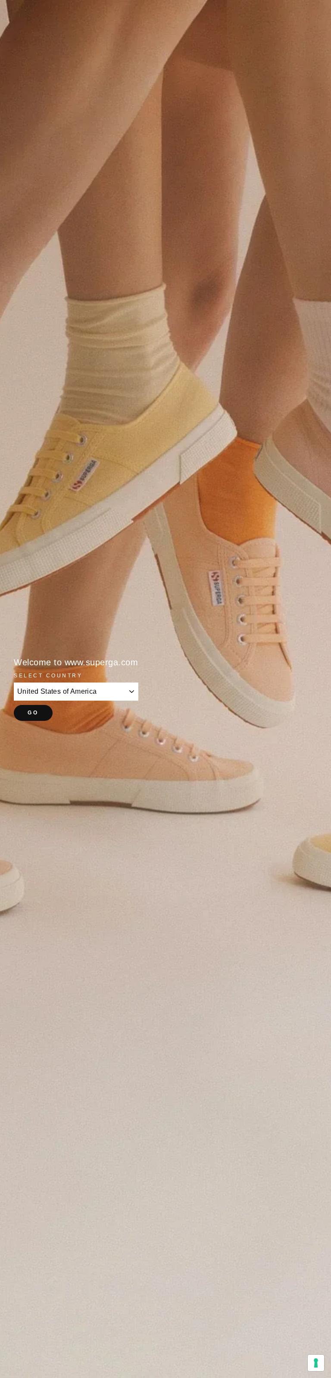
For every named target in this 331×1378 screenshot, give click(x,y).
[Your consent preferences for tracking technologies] (316, 1363)
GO (33, 713)
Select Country (48, 675)
